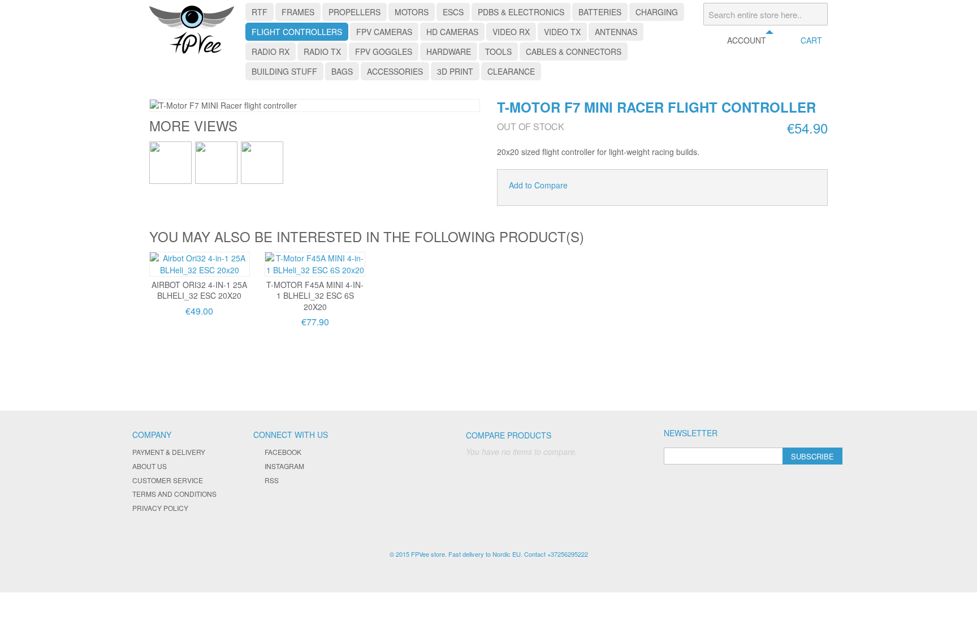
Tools (498, 51)
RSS (272, 480)
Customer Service (167, 480)
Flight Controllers (297, 31)
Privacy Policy (160, 508)
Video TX (562, 31)
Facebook (283, 452)
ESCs (453, 12)
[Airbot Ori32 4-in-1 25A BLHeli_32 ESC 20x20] (199, 264)
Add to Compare (538, 185)
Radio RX (270, 51)
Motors (412, 12)
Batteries (599, 12)
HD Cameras (452, 31)
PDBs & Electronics (521, 12)
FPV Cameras (384, 31)
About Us (149, 466)
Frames (298, 12)
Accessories (395, 71)
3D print (455, 71)
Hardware (448, 51)
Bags (342, 71)
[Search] (816, 14)
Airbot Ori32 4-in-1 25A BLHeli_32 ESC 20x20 (199, 290)
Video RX (511, 31)
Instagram (284, 466)
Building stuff (284, 71)
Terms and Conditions (174, 493)
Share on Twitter (614, 185)
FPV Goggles (383, 51)
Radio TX (322, 51)
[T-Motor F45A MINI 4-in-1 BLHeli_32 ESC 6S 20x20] (315, 264)
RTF (259, 12)
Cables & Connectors (573, 51)
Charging (657, 12)
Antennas (616, 31)
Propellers (354, 12)
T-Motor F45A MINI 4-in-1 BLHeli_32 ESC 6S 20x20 (315, 295)
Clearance (511, 71)
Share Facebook (591, 185)
